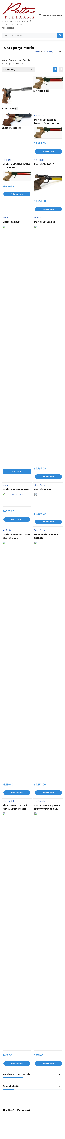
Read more (17, 471)
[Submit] (60, 35)
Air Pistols (39, 801)
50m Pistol (39, 485)
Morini (6, 217)
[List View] (61, 69)
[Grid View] (55, 69)
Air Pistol (39, 115)
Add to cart (48, 151)
